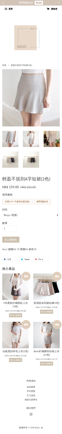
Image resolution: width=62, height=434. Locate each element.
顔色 (4, 209)
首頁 (4, 65)
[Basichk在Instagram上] (31, 414)
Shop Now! (36, 2)
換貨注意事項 (31, 399)
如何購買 (31, 386)
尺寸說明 (31, 395)
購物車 (54, 8)
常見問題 (31, 391)
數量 (4, 223)
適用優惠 (7, 194)
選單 (10, 8)
